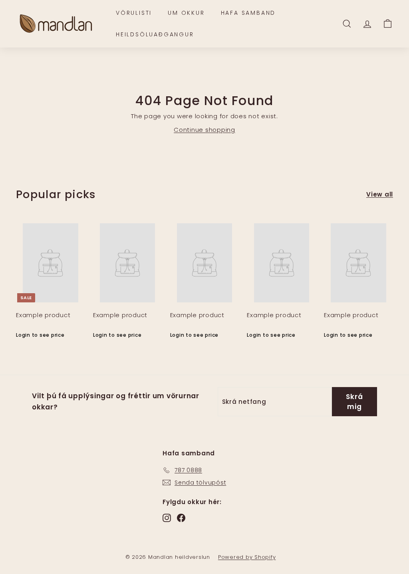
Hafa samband (248, 13)
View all (379, 194)
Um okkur (186, 13)
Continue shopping (204, 129)
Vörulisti (134, 13)
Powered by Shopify (247, 557)
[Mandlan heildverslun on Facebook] (181, 517)
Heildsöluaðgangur (155, 34)
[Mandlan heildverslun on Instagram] (167, 517)
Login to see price (40, 335)
